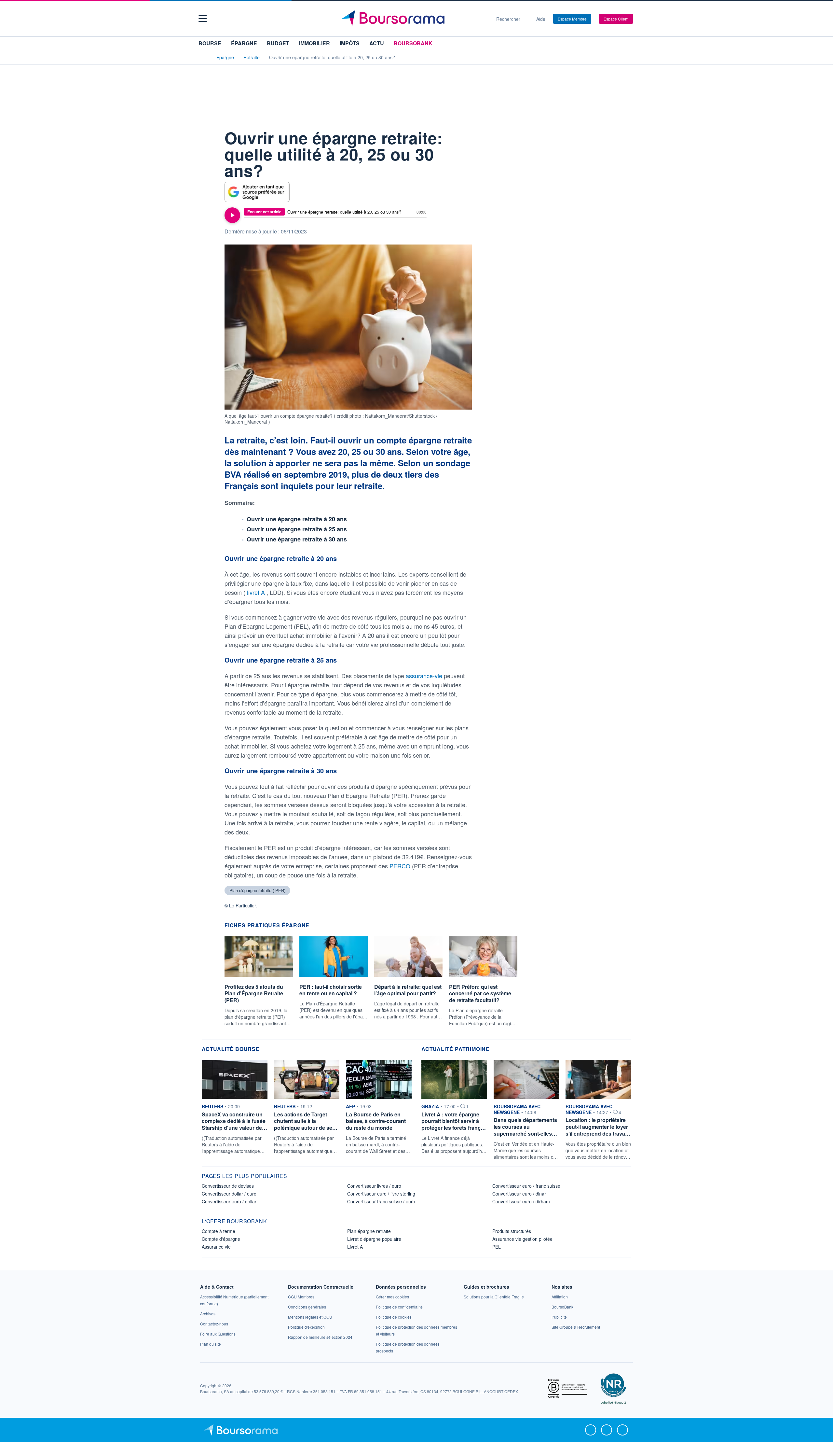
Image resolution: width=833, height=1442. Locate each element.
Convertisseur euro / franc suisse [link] (526, 1186)
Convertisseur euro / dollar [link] (229, 1201)
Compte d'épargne (221, 1239)
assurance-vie (425, 675)
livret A (256, 592)
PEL (496, 1246)
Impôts (350, 43)
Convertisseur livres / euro (374, 1186)
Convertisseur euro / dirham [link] (521, 1201)
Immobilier (314, 43)
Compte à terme (218, 1231)
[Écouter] (232, 215)
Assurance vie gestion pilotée (522, 1239)
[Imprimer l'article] (208, 176)
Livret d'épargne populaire (374, 1239)
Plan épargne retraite (369, 1231)
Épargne (244, 43)
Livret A (355, 1246)
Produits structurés (511, 1231)
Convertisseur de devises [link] (228, 1186)
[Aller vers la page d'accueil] (414, 18)
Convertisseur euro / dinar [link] (519, 1193)
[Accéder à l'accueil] (204, 57)
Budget (278, 43)
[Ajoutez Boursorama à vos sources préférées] (257, 192)
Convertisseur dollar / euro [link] (229, 1193)
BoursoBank (413, 43)
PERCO (400, 865)
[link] (207, 1313)
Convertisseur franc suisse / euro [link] (381, 1201)
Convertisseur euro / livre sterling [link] (381, 1193)
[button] (202, 19)
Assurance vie (216, 1246)
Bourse (209, 43)
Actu (376, 43)
